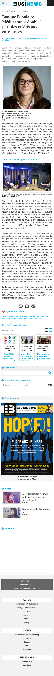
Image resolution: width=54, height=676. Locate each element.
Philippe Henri (17, 318)
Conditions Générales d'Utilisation (27, 588)
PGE (38, 316)
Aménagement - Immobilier (27, 604)
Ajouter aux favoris (15, 311)
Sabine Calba (35, 318)
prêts (26, 318)
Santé (27, 646)
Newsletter (27, 665)
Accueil (5, 11)
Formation (27, 638)
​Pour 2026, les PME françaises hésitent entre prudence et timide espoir (10, 356)
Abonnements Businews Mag (27, 635)
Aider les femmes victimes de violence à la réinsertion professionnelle (36, 497)
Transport (27, 649)
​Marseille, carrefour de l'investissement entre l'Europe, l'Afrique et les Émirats (27, 356)
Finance (25, 11)
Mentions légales (27, 585)
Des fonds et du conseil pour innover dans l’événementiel (44, 356)
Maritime (27, 615)
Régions (27, 642)
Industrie (27, 611)
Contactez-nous (27, 581)
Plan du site (27, 662)
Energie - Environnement (27, 608)
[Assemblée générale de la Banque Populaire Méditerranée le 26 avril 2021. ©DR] (27, 163)
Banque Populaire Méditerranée (21, 316)
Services (27, 619)
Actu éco (15, 11)
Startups (27, 622)
